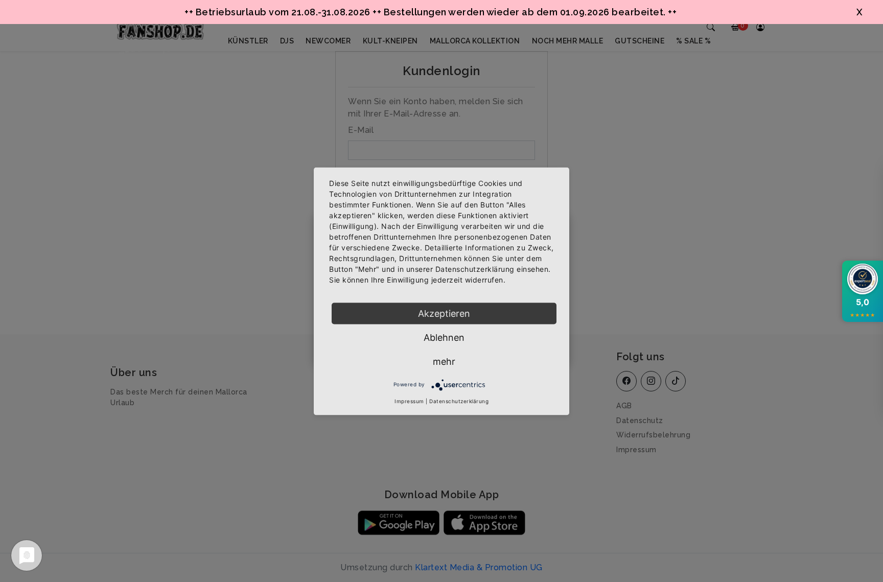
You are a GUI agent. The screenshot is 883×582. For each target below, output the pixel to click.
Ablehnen (444, 337)
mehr (444, 361)
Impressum (409, 401)
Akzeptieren (444, 313)
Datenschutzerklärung (459, 401)
